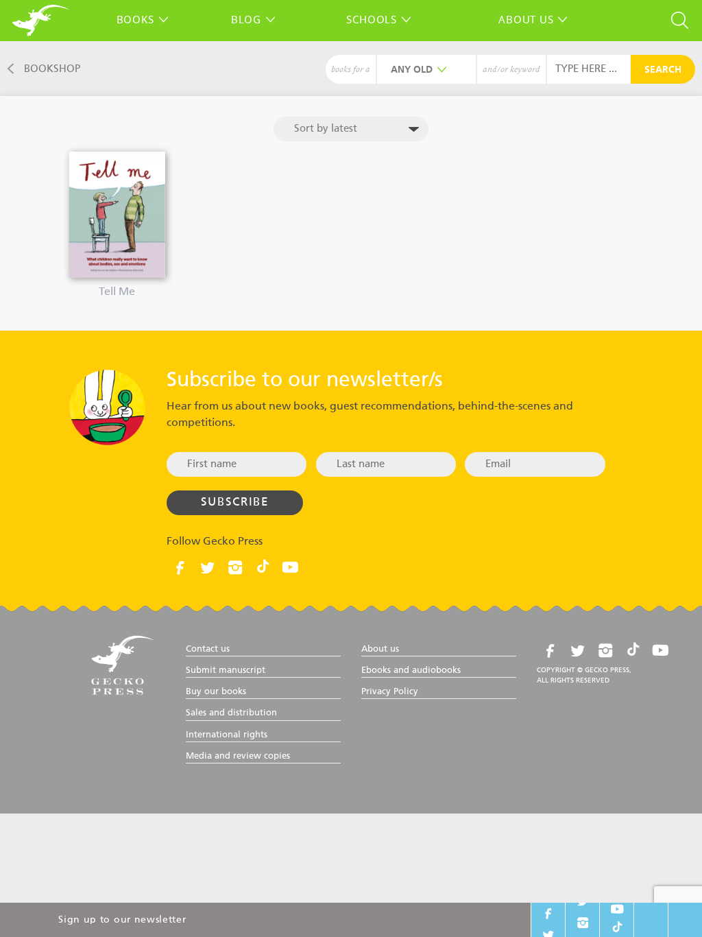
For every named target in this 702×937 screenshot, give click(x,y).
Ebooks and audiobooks (411, 670)
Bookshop (52, 69)
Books (135, 19)
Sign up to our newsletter (122, 920)
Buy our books (216, 691)
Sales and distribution (231, 713)
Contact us (208, 649)
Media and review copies (238, 756)
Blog (246, 19)
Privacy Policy (389, 691)
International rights (226, 735)
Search (662, 70)
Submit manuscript (225, 670)
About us (525, 19)
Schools (371, 19)
